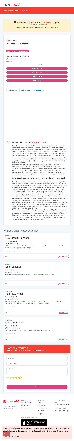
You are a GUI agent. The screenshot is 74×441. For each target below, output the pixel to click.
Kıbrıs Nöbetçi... (26, 408)
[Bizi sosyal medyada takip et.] (57, 410)
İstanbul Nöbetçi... (26, 402)
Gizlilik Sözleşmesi (43, 411)
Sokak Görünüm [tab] (39, 90)
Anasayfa (6, 10)
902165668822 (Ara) (13, 299)
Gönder (37, 387)
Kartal (17, 10)
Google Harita (37, 68)
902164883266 (12, 59)
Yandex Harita (37, 72)
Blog (39, 402)
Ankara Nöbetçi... (26, 405)
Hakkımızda (41, 405)
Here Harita (37, 80)
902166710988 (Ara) (13, 243)
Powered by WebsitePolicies (11, 436)
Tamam (6, 434)
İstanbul (12, 10)
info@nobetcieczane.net (63, 404)
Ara (6, 256)
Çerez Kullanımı (62, 431)
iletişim (37, 27)
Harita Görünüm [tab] (13, 90)
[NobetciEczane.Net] (12, 4)
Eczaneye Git (63, 256)
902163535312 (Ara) (13, 328)
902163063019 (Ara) (13, 272)
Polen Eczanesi (24, 10)
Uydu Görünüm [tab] (26, 90)
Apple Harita (38, 76)
